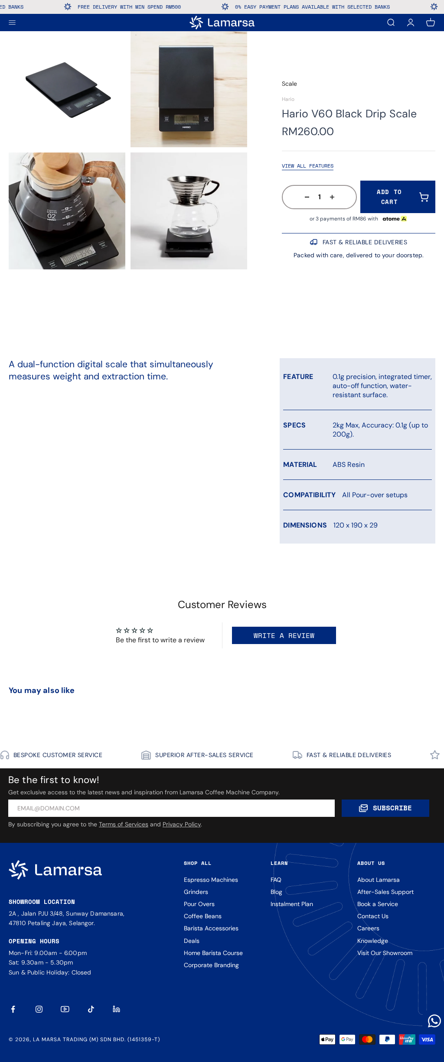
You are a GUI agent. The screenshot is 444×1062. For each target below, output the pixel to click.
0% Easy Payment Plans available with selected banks (291, 6)
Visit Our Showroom (384, 953)
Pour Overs (199, 904)
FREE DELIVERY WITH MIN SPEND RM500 (108, 6)
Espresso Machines (211, 880)
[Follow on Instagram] (39, 1009)
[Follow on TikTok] (91, 1009)
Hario (288, 99)
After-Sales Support (385, 892)
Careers (368, 928)
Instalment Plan (292, 904)
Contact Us (372, 916)
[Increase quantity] (335, 197)
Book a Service (377, 904)
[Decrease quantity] (304, 197)
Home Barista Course (213, 953)
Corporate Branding (211, 965)
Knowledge (372, 941)
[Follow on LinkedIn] (117, 1009)
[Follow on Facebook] (13, 1009)
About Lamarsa (378, 880)
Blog (276, 892)
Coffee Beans (203, 916)
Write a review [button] (284, 635)
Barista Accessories (211, 928)
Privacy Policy (182, 824)
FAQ (276, 880)
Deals (191, 941)
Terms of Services (123, 824)
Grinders (196, 892)
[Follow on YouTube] (65, 1009)
